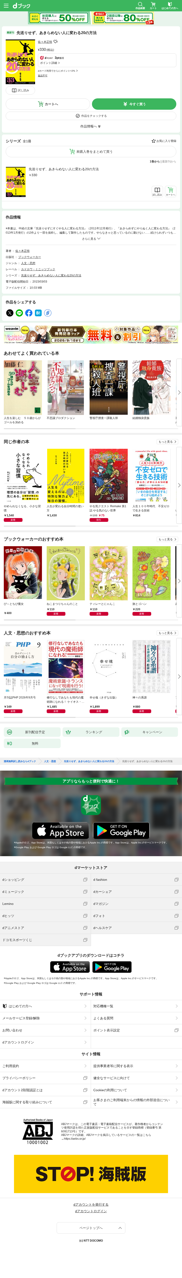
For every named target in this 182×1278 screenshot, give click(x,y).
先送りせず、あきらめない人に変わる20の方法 (64, 169)
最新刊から (169, 161)
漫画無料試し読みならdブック (20, 761)
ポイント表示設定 (106, 1030)
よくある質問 (103, 1018)
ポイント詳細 (48, 63)
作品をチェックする (94, 116)
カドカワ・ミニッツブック (38, 269)
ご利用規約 (10, 1066)
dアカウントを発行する (91, 1204)
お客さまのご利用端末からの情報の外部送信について (131, 1102)
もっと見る (166, 441)
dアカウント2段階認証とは (22, 1090)
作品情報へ (88, 126)
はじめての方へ (20, 1006)
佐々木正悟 (45, 42)
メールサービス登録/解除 (21, 1018)
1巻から (155, 161)
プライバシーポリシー (19, 1078)
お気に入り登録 (166, 141)
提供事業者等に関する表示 (113, 1066)
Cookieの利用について (110, 1090)
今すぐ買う (137, 104)
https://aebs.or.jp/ (75, 1138)
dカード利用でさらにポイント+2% (56, 71)
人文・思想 (28, 263)
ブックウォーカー (29, 257)
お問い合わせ (12, 1030)
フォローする (55, 41)
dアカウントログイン (18, 1042)
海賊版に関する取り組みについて (27, 1102)
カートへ (51, 104)
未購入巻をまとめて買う (94, 151)
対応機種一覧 (103, 1006)
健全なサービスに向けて (111, 1078)
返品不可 (42, 75)
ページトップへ (91, 1228)
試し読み (23, 90)
